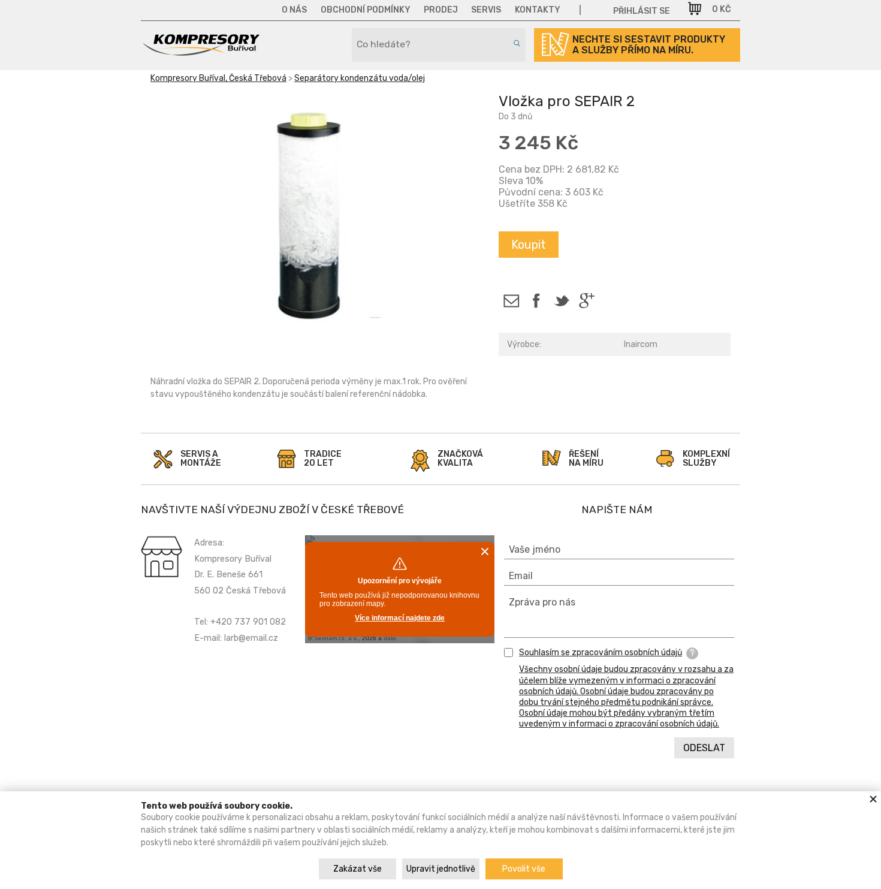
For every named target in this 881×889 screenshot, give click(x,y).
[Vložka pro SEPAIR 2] (314, 218)
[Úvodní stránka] (201, 52)
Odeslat (704, 748)
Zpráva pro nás (542, 602)
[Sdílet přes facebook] (536, 300)
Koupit (528, 244)
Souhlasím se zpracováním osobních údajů (600, 652)
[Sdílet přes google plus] (586, 300)
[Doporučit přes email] (510, 300)
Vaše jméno (534, 549)
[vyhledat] (514, 43)
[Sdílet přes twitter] (561, 300)
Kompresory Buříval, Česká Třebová (218, 78)
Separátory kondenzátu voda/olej (359, 78)
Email (521, 575)
